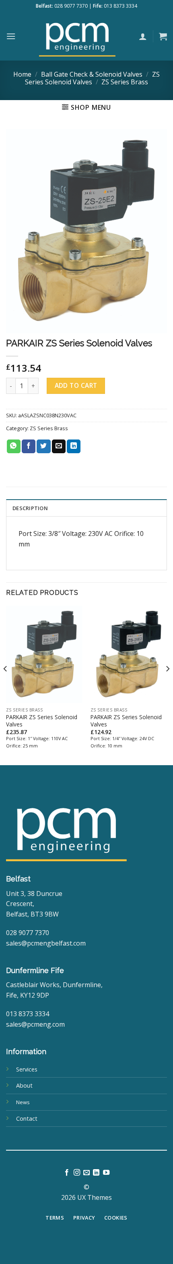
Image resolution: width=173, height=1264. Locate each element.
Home (22, 74)
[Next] (167, 684)
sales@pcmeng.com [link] (35, 1024)
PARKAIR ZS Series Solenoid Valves (41, 721)
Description (30, 508)
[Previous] (6, 684)
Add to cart (76, 385)
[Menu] (11, 36)
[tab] (86, 507)
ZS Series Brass (124, 81)
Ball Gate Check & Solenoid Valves (91, 74)
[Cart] (163, 36)
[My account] (143, 36)
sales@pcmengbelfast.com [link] (46, 943)
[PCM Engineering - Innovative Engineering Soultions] (77, 36)
